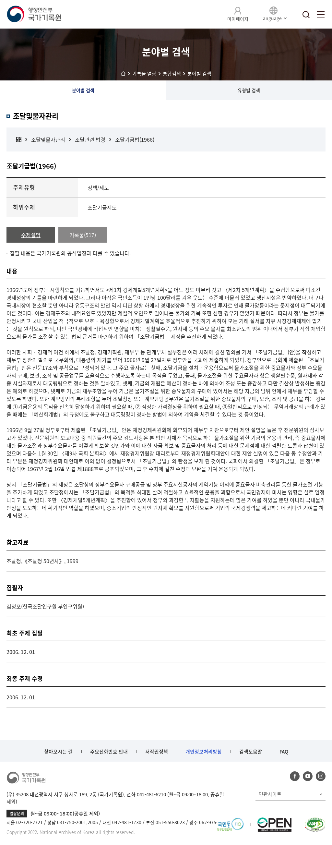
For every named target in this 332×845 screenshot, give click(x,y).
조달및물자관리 (48, 139)
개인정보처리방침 (203, 751)
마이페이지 (237, 19)
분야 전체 (18, 139)
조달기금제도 (102, 207)
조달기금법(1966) (134, 139)
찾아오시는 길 (58, 751)
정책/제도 (98, 187)
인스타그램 (321, 776)
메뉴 (320, 14)
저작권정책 (156, 751)
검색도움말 (250, 751)
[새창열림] (230, 821)
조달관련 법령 (90, 139)
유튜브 (308, 776)
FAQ (283, 751)
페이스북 (295, 776)
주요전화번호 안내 (109, 751)
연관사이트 (270, 794)
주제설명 (31, 235)
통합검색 (306, 14)
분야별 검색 (83, 90)
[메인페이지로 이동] (33, 14)
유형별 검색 (249, 90)
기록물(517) (82, 235)
